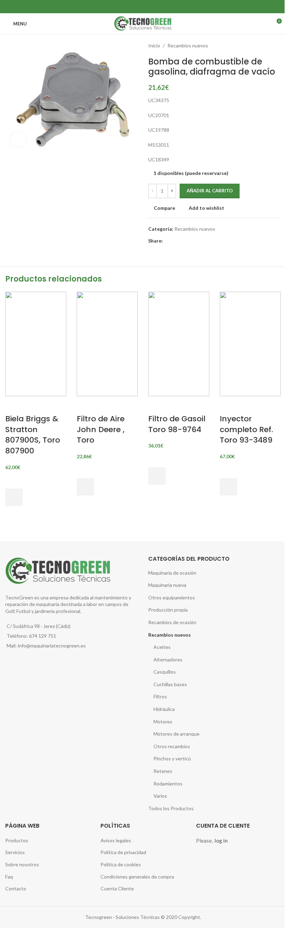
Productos (16, 840)
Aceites (162, 647)
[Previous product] (260, 45)
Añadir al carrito (210, 190)
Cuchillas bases (170, 684)
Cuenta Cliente (117, 888)
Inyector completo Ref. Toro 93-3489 (246, 429)
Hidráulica (164, 709)
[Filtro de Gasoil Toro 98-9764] (178, 343)
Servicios (15, 852)
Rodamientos (167, 784)
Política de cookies (120, 864)
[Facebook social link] (138, 6)
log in (221, 840)
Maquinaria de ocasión (172, 573)
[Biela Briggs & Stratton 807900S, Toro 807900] (35, 343)
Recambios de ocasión (172, 622)
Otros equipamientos (171, 597)
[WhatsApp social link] (147, 6)
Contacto (15, 888)
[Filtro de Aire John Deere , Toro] (107, 343)
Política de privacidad (123, 852)
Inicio (154, 45)
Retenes (162, 771)
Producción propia (168, 610)
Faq (9, 877)
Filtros (160, 696)
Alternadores (167, 659)
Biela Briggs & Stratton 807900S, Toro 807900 (32, 434)
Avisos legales (115, 840)
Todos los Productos (171, 808)
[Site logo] (143, 23)
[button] (14, 497)
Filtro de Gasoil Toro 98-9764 (176, 424)
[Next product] (276, 45)
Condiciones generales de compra (137, 877)
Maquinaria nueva (167, 585)
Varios (160, 796)
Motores (162, 721)
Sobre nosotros (22, 864)
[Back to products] (268, 45)
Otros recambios (171, 746)
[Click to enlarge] (18, 139)
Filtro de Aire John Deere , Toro (101, 429)
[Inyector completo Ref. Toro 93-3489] (250, 343)
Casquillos (164, 672)
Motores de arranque (176, 734)
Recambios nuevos (187, 45)
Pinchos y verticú (172, 758)
